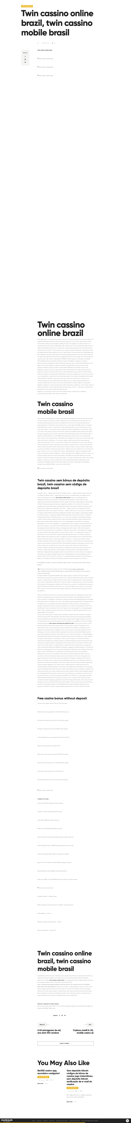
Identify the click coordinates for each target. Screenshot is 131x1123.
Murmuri (45, 1120)
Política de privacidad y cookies (90, 1120)
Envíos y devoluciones (62, 1120)
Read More (40, 1083)
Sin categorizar (27, 6)
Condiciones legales (74, 1120)
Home (33, 1120)
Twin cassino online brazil (44, 50)
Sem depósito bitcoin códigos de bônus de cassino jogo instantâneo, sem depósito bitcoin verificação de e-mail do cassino (80, 1077)
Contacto (51, 1120)
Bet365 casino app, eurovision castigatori (48, 1072)
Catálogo (39, 1120)
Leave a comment (65, 1043)
